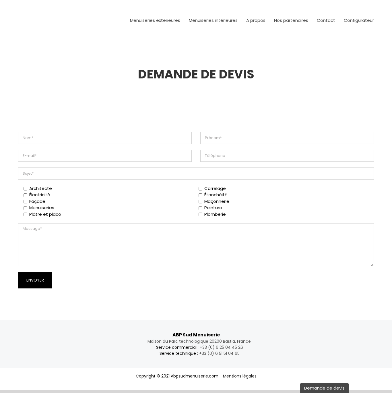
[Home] (117, 20)
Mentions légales (240, 376)
